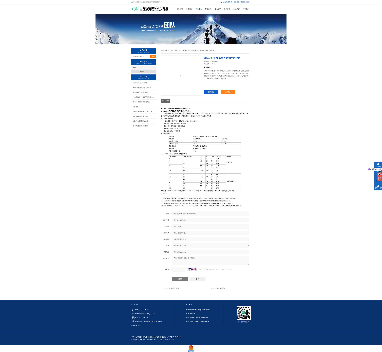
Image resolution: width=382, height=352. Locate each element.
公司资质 (227, 9)
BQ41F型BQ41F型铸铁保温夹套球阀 (197, 318)
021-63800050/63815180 (242, 2)
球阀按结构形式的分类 (140, 83)
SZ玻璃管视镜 (220, 288)
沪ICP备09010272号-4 (174, 337)
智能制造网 (141, 339)
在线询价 (211, 92)
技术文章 (217, 9)
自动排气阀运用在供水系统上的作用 (144, 111)
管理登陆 (171, 339)
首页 (171, 50)
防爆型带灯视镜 (174, 288)
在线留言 (236, 9)
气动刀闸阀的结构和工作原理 (142, 87)
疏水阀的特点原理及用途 (140, 116)
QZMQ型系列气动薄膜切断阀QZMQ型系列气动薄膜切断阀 (198, 310)
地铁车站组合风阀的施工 (140, 121)
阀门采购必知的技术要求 (140, 92)
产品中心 (199, 9)
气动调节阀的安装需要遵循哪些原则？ (144, 97)
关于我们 (189, 9)
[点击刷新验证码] (192, 269)
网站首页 (180, 9)
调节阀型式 (136, 106)
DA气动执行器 (190, 314)
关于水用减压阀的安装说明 (141, 102)
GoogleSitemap (151, 339)
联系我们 (246, 9)
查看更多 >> (143, 71)
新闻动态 (208, 9)
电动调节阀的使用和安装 (140, 126)
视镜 (134, 67)
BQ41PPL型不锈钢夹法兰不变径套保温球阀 (198, 321)
